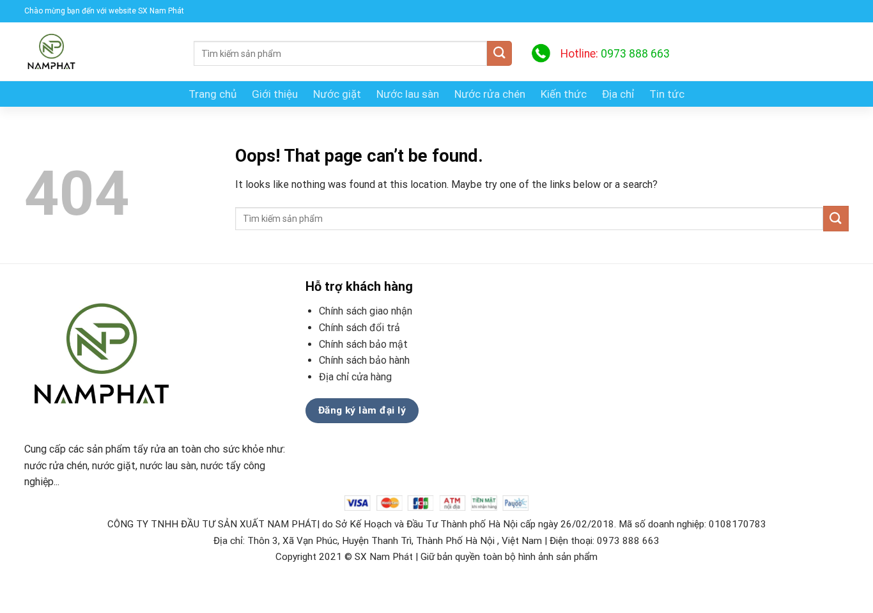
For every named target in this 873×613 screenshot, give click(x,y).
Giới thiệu (275, 94)
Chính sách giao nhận (365, 311)
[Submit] (499, 53)
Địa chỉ (618, 94)
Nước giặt (337, 94)
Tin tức (666, 94)
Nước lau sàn (407, 94)
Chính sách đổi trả (359, 328)
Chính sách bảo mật (363, 344)
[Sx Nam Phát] (99, 51)
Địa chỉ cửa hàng (356, 377)
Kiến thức (564, 94)
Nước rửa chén (489, 94)
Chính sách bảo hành (364, 360)
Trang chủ (212, 94)
